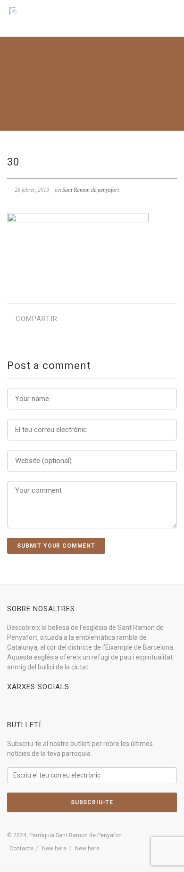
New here (54, 848)
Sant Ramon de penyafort (90, 190)
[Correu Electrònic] (116, 319)
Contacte (21, 848)
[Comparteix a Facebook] (72, 319)
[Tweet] (86, 319)
